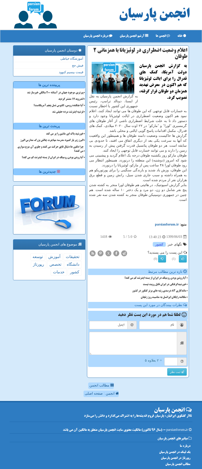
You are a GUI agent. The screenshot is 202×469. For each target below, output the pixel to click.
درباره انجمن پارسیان (96, 36)
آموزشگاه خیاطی (71, 58)
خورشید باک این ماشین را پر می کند (65, 134)
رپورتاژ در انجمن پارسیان (175, 458)
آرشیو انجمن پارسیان (132, 36)
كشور (159, 244)
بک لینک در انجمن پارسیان (174, 452)
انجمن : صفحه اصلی (100, 393)
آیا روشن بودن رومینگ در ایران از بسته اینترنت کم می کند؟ (155, 278)
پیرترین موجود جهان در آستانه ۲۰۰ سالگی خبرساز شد (55, 92)
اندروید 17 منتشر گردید (71, 99)
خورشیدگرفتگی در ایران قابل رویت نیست (164, 284)
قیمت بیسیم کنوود (71, 72)
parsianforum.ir (167, 224)
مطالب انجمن (99, 385)
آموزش (54, 257)
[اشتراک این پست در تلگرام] (124, 253)
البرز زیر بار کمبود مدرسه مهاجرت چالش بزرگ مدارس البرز (52, 140)
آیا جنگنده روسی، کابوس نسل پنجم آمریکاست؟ (59, 105)
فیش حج (77, 65)
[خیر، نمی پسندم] (162, 258)
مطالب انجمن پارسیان (177, 464)
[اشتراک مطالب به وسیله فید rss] (92, 253)
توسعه (38, 257)
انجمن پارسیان (154, 15)
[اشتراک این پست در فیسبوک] (116, 253)
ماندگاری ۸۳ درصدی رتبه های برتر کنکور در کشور (159, 291)
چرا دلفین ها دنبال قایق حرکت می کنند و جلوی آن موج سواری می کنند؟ (50, 149)
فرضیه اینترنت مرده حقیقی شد (68, 112)
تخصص (55, 264)
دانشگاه (73, 264)
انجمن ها (161, 36)
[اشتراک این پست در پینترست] (100, 253)
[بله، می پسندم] (183, 258)
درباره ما (185, 446)
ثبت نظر (175, 372)
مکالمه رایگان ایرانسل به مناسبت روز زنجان (163, 297)
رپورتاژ (38, 264)
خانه (180, 36)
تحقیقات (72, 257)
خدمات (59, 272)
